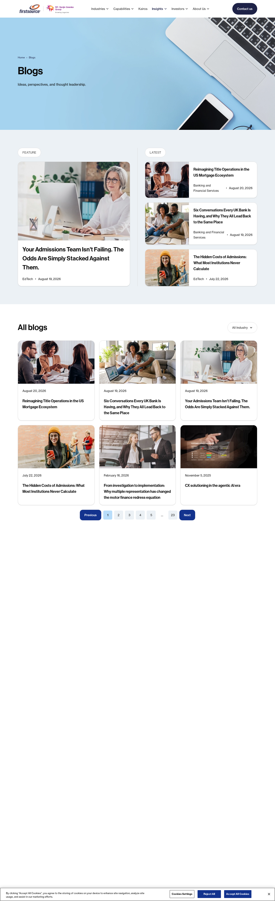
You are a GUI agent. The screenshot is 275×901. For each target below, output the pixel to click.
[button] (102, 9)
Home (21, 57)
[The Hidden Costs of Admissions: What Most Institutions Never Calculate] (201, 267)
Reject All (209, 893)
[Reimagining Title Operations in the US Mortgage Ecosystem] (201, 180)
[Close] (269, 894)
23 (173, 515)
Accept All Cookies (237, 893)
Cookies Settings (182, 893)
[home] (47, 9)
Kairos (142, 9)
